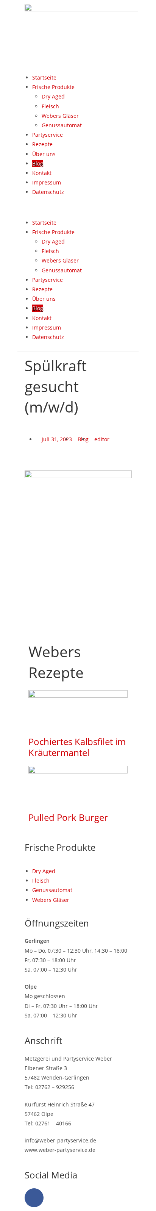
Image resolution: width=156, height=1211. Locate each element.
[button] (78, 207)
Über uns (44, 154)
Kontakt (41, 173)
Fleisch (50, 106)
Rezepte (42, 144)
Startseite (44, 77)
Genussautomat (62, 125)
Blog (37, 163)
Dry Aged (53, 96)
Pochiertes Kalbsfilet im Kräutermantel (77, 747)
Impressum (46, 182)
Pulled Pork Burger (68, 817)
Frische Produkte (53, 87)
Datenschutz (48, 191)
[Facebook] (34, 1197)
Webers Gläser (60, 115)
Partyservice (47, 134)
